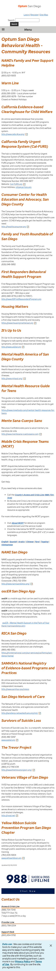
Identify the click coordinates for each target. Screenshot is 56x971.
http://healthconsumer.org (13, 226)
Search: (11, 20)
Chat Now (28, 891)
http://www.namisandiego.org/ (15, 583)
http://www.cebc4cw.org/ (13, 134)
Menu (28, 30)
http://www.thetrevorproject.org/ (16, 769)
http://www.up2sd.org (11, 346)
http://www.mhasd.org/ (12, 378)
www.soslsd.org (8, 740)
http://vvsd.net (8, 815)
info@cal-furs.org (23, 187)
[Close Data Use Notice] (51, 945)
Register (34, 14)
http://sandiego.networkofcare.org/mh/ (19, 713)
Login (26, 14)
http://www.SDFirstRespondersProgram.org (21, 299)
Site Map (44, 14)
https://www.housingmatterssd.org (17, 323)
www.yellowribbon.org (11, 858)
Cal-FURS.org (16, 184)
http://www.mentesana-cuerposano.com (20, 434)
